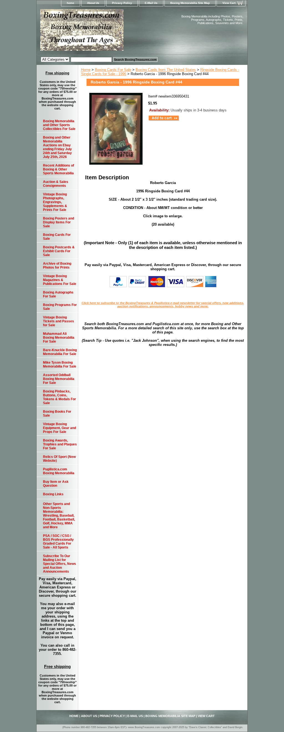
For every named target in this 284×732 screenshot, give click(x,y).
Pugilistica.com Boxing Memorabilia (58, 471)
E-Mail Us (151, 2)
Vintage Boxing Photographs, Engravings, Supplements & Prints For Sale (55, 202)
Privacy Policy (122, 2)
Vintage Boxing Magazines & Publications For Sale (59, 280)
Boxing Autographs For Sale (58, 294)
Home (85, 70)
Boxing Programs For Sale (60, 307)
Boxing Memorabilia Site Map (190, 2)
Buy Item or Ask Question (56, 484)
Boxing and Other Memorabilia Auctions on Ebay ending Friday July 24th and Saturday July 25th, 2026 (57, 147)
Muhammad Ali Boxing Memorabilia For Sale (58, 337)
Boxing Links (53, 494)
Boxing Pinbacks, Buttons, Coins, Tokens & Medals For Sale (59, 397)
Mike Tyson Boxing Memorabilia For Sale (59, 364)
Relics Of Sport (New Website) (59, 459)
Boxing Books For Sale (57, 413)
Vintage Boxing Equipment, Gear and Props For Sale (59, 428)
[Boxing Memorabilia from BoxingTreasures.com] (106, 31)
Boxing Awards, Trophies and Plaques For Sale (60, 444)
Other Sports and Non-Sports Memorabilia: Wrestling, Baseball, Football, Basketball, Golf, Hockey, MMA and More (59, 515)
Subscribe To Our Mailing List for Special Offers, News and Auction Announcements (59, 563)
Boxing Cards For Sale (113, 70)
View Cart (228, 2)
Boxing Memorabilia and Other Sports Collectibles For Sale (59, 125)
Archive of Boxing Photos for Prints (57, 265)
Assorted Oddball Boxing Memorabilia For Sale (58, 379)
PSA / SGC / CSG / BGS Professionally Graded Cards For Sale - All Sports (58, 541)
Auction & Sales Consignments (55, 184)
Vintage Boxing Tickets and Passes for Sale (58, 321)
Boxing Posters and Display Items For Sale (58, 222)
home (70, 2)
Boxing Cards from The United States (166, 70)
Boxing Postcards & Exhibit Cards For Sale (59, 251)
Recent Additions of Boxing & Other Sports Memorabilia (58, 169)
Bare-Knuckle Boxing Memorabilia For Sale (60, 352)
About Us (93, 2)
